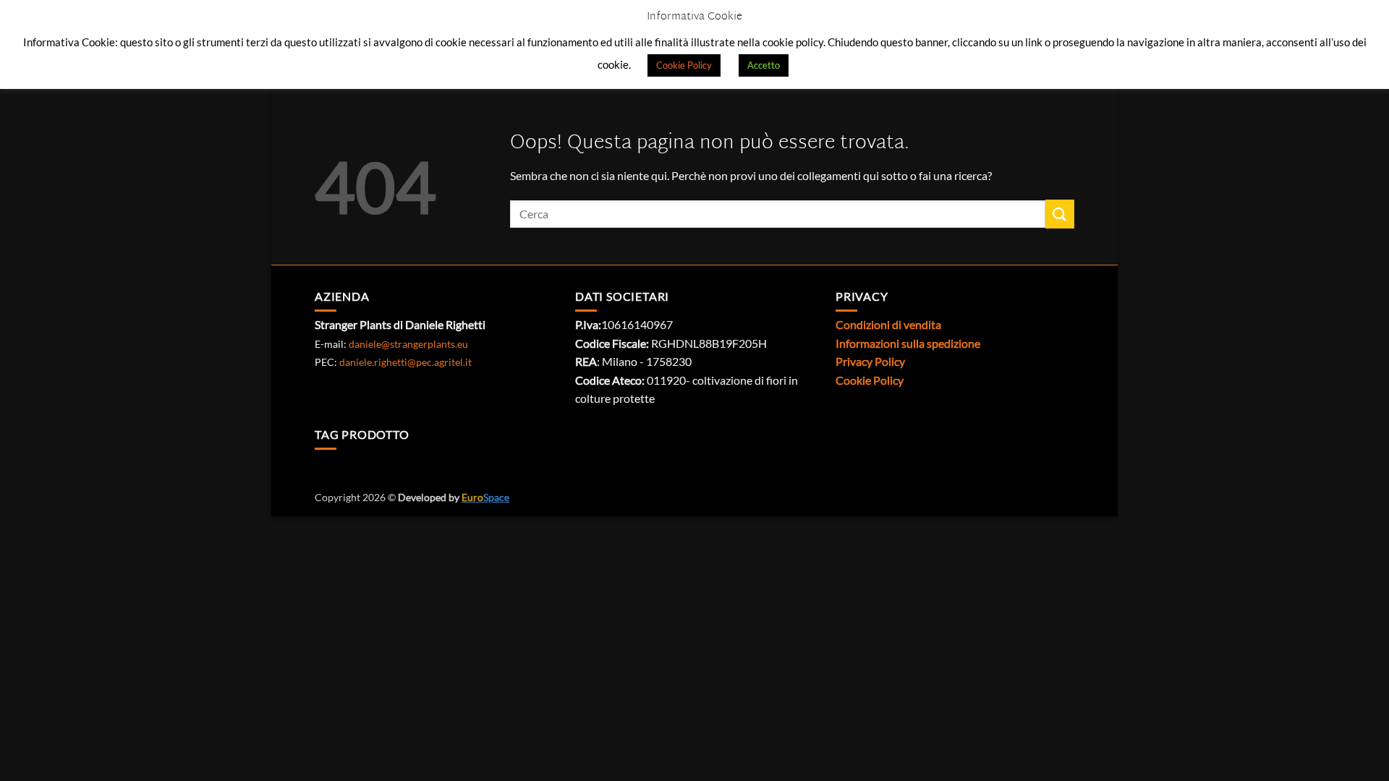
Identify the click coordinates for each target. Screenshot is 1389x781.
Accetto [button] (763, 65)
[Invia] (1059, 214)
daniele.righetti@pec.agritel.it (405, 362)
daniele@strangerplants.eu (408, 344)
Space (485, 497)
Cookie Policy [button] (684, 65)
